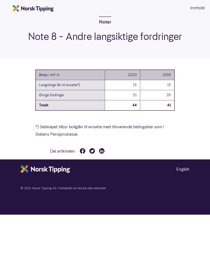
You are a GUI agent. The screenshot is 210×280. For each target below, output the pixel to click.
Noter (105, 22)
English (182, 169)
